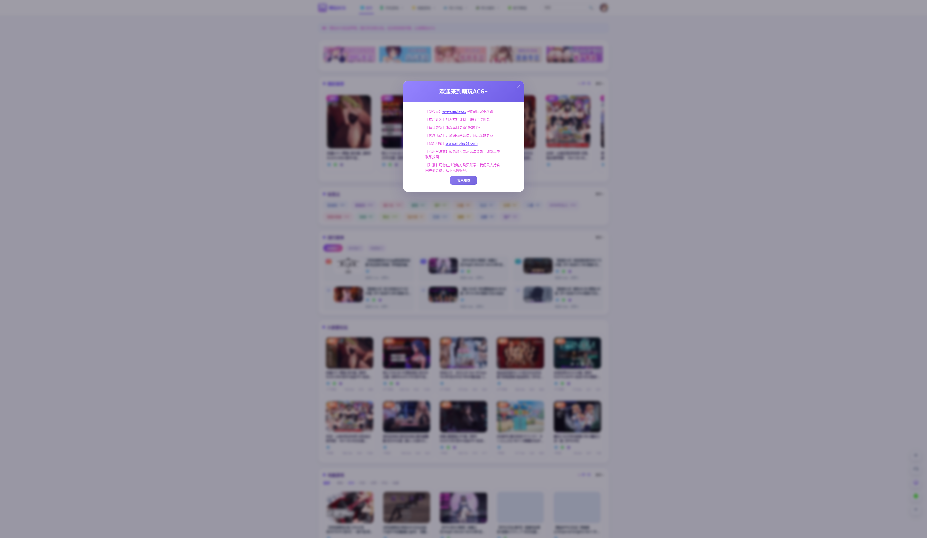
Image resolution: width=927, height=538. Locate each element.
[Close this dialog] (518, 86)
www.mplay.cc (454, 111)
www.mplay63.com (462, 143)
